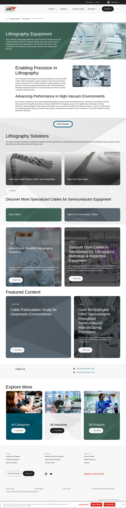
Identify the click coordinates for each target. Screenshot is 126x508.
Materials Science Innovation (54, 456)
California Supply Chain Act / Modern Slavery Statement (22, 491)
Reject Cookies (96, 504)
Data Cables (15, 214)
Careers (97, 2)
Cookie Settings (39, 488)
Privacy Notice (10, 488)
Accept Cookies (109, 504)
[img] (91, 76)
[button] (117, 8)
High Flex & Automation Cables (82, 214)
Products (52, 9)
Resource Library (78, 9)
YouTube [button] (51, 474)
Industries (64, 9)
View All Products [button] (14, 473)
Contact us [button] (28, 473)
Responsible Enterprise (52, 459)
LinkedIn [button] (46, 474)
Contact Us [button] (107, 9)
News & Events (89, 2)
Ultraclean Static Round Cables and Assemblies (32, 179)
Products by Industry (14, 18)
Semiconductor (26, 18)
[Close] (123, 504)
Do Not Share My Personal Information (103, 488)
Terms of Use (67, 488)
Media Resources (90, 459)
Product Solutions (63, 124)
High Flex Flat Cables (77, 179)
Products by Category (13, 456)
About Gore (91, 9)
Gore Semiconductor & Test (85, 368)
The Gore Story (50, 463)
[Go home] (6, 18)
